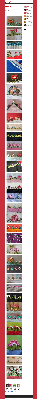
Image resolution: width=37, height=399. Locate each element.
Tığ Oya (7, 391)
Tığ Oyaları (12, 391)
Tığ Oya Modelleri (9, 391)
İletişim (24, 27)
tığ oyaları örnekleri (14, 391)
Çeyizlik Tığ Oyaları (8, 6)
